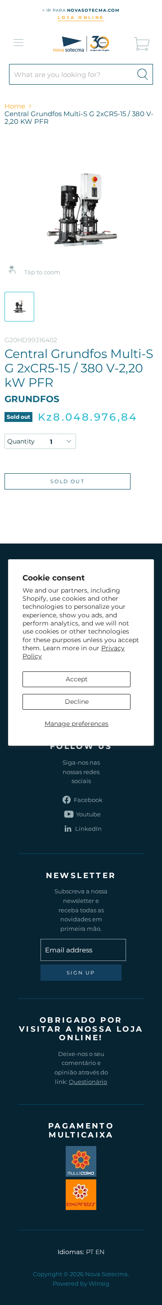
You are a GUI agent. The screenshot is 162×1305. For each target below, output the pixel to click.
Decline (77, 702)
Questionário (88, 1081)
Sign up (81, 973)
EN (99, 1252)
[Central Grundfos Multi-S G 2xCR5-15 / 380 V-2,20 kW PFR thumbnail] (19, 306)
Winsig (99, 1283)
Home (14, 106)
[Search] (142, 74)
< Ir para (81, 10)
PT (90, 1252)
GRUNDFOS (31, 399)
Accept (77, 679)
